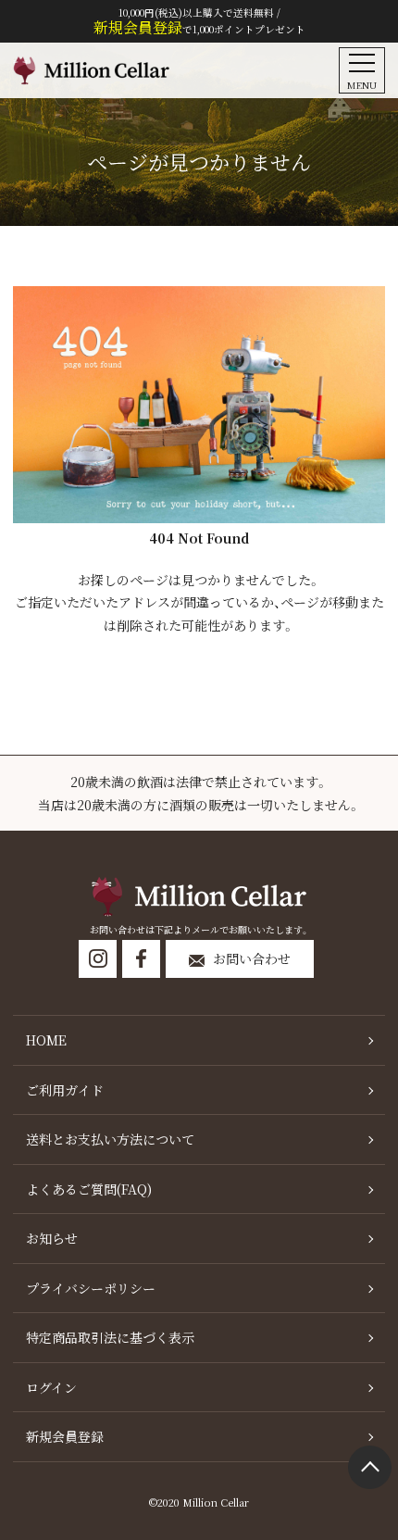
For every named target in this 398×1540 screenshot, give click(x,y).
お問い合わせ (252, 958)
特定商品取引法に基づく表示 (110, 1337)
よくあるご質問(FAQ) (89, 1189)
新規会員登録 (65, 1436)
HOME (46, 1040)
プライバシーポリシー (90, 1288)
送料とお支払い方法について (110, 1139)
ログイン (51, 1387)
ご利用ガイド (65, 1090)
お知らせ (52, 1238)
